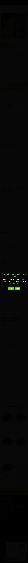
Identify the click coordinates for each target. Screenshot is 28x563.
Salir (17, 288)
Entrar (10, 288)
